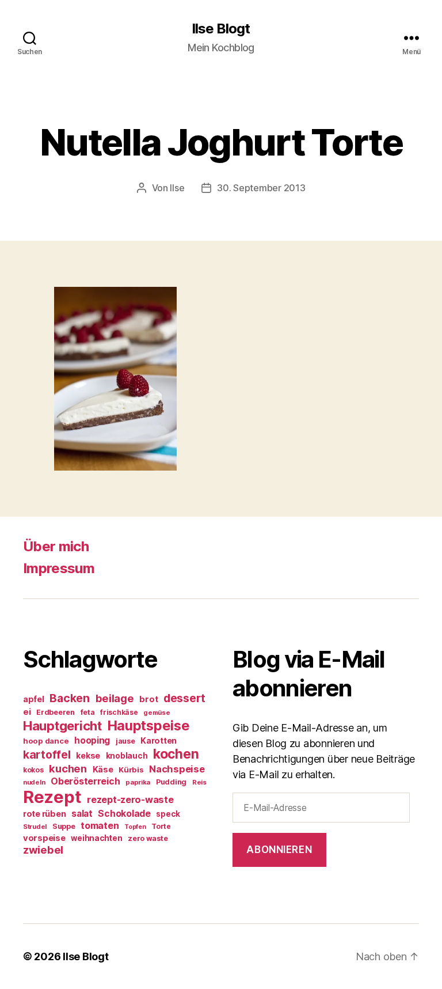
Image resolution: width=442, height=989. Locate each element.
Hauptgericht (62, 725)
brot (148, 699)
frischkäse (119, 712)
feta (88, 712)
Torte (161, 826)
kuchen (67, 768)
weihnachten (96, 838)
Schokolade (124, 813)
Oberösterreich (85, 781)
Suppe (63, 826)
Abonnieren (279, 849)
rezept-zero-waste (130, 799)
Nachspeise (176, 769)
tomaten (100, 825)
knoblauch (127, 755)
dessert (184, 698)
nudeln (34, 782)
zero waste (147, 838)
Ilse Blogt (221, 29)
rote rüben (44, 814)
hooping (92, 740)
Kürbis (131, 769)
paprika (137, 782)
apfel (33, 699)
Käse (103, 769)
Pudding (171, 782)
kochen (176, 754)
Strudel (35, 827)
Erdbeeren (55, 712)
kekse (88, 755)
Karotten (158, 740)
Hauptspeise (149, 725)
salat (82, 813)
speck (168, 814)
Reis (199, 782)
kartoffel (47, 754)
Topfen (135, 827)
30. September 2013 (261, 188)
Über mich (56, 546)
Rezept (52, 797)
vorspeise (44, 838)
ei (27, 711)
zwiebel (43, 849)
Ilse (177, 188)
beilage (115, 698)
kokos (33, 770)
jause (125, 741)
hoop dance (45, 740)
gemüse (156, 712)
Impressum (58, 568)
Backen (69, 698)
